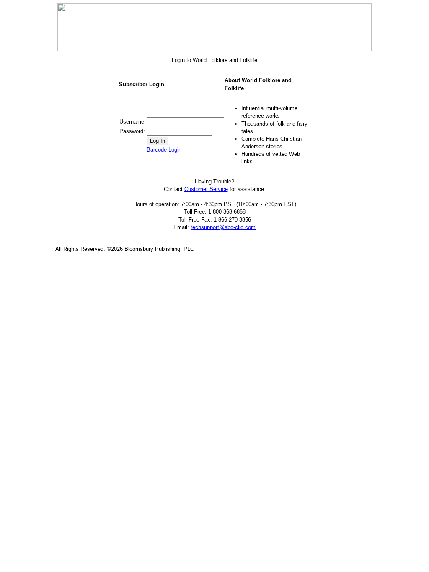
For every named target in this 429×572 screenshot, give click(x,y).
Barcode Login (164, 150)
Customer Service (206, 189)
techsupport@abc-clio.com (223, 227)
